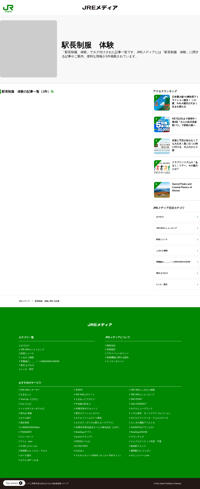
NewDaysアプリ (83, 432)
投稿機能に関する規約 (117, 357)
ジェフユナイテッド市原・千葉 (145, 441)
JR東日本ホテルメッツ (86, 408)
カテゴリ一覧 (26, 337)
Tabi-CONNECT (138, 404)
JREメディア (24, 301)
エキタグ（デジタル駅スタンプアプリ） (95, 422)
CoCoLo (79, 450)
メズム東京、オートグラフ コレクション (150, 413)
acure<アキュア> (83, 436)
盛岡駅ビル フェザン (140, 450)
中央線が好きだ (83, 404)
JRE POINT (136, 399)
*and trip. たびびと (29, 399)
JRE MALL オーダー (30, 390)
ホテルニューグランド (141, 408)
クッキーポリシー (115, 361)
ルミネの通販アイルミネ (142, 422)
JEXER (78, 390)
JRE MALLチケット (85, 394)
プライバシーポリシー (117, 353)
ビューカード (26, 436)
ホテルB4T (25, 418)
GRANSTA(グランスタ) (142, 427)
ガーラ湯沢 (25, 455)
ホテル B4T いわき (29, 460)
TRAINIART (26, 432)
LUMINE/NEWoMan (30, 427)
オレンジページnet (139, 455)
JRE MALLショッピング (142, 394)
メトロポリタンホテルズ (32, 408)
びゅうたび (25, 404)
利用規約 (110, 349)
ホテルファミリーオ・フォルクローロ (149, 418)
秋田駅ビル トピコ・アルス (33, 450)
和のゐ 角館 (26, 413)
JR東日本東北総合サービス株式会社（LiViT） (97, 427)
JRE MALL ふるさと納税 (142, 390)
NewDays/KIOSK (138, 432)
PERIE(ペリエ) (82, 441)
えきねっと (25, 394)
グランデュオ (137, 436)
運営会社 (110, 345)
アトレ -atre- (26, 441)
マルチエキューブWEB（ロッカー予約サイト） (98, 455)
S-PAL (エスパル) (28, 446)
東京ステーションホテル (87, 413)
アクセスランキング (165, 91)
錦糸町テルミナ (138, 446)
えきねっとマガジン (85, 399)
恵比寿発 (24, 422)
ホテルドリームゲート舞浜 (88, 418)
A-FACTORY (81, 446)
